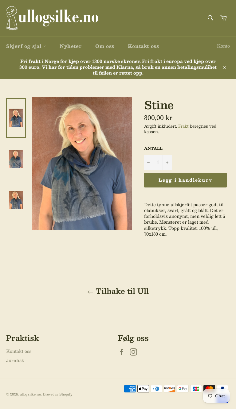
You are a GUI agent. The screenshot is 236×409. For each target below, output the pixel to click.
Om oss (104, 46)
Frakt (183, 126)
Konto (223, 45)
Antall (153, 148)
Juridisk (15, 360)
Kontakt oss (143, 46)
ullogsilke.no (30, 394)
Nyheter (71, 46)
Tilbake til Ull (121, 291)
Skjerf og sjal (24, 46)
